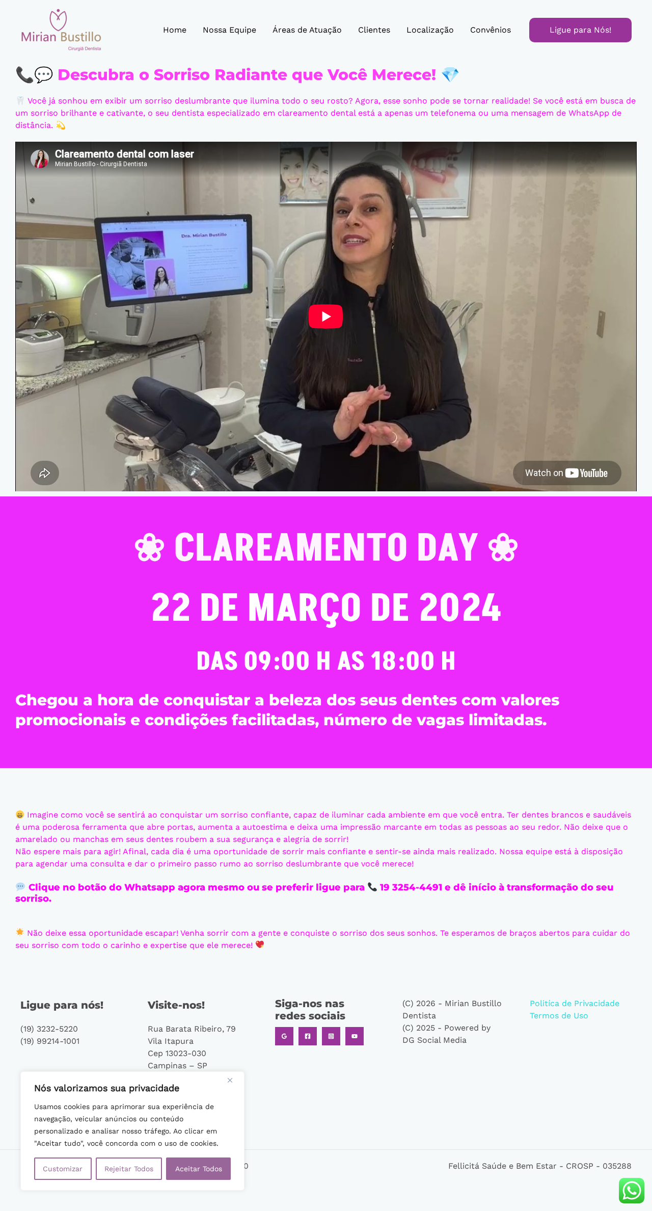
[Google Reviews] (284, 1036)
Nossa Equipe (229, 30)
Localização (430, 30)
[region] (132, 1131)
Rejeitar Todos (128, 1169)
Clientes (374, 30)
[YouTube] (354, 1036)
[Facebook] (307, 1036)
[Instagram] (331, 1036)
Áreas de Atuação (307, 30)
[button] (580, 30)
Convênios (490, 30)
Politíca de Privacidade (574, 1003)
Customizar (63, 1169)
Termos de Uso (559, 1015)
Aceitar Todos (198, 1169)
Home (174, 30)
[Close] (234, 1080)
